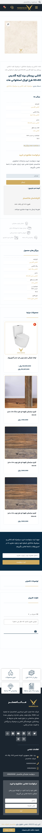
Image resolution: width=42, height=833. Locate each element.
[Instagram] (24, 739)
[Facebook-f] (29, 733)
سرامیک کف (16, 66)
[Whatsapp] (7, 733)
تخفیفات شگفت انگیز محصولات (30, 830)
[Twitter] (34, 733)
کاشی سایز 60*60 (33, 123)
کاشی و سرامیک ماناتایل (29, 66)
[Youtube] (18, 733)
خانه (39, 66)
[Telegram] (13, 733)
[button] (36, 7)
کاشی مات (36, 131)
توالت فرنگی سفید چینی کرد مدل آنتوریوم (22, 358)
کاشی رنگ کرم (34, 115)
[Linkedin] (24, 733)
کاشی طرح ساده (33, 299)
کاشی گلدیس (35, 107)
